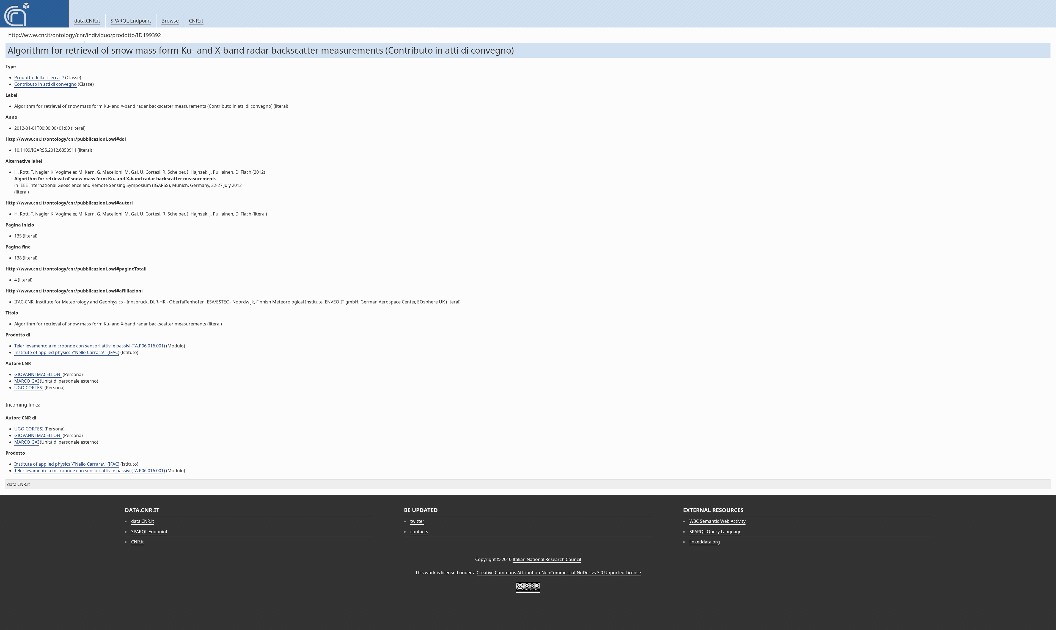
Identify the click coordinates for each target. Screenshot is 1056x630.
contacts (419, 532)
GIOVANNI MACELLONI (38, 374)
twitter (417, 521)
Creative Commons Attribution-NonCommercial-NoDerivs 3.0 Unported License (559, 573)
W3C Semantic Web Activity (717, 521)
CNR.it (196, 20)
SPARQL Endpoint (131, 20)
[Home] (34, 13)
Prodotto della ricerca (37, 77)
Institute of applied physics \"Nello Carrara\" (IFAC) (66, 352)
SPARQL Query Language (715, 532)
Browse (170, 20)
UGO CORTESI (28, 388)
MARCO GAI (26, 381)
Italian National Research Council (547, 559)
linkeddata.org (704, 542)
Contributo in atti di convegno (45, 84)
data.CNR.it (87, 20)
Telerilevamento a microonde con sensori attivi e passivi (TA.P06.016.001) (89, 346)
